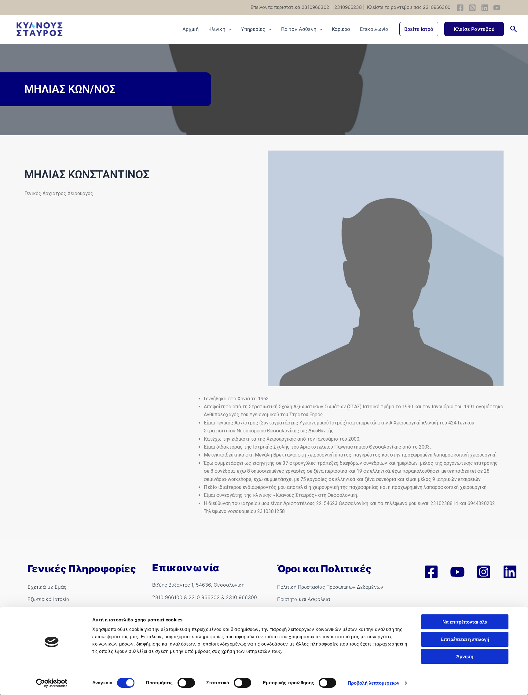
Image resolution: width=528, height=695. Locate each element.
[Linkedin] (484, 7)
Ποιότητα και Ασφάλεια (303, 599)
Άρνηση (464, 656)
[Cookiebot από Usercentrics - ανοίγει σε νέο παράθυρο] (52, 683)
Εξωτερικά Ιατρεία (48, 599)
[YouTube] (497, 7)
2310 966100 (167, 597)
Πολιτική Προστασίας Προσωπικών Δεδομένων (330, 587)
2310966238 (347, 7)
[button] (418, 29)
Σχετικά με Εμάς (47, 587)
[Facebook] (460, 7)
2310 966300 (241, 597)
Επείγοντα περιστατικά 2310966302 (290, 7)
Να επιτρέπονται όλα (464, 621)
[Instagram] (472, 7)
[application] (228, 29)
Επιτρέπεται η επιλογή (465, 639)
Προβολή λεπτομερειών (373, 683)
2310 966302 (204, 597)
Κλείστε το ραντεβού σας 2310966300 (408, 7)
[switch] (186, 683)
